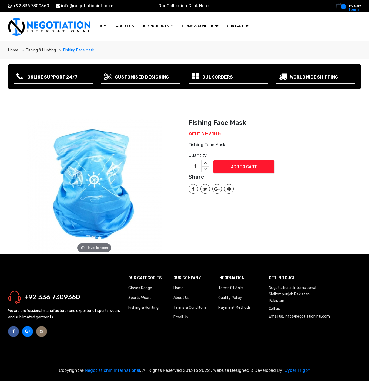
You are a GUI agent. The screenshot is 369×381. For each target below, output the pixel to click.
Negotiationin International (112, 370)
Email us (180, 317)
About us (181, 297)
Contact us (238, 26)
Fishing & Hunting (41, 50)
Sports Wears (140, 297)
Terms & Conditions (200, 26)
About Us (125, 26)
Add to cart (244, 167)
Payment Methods (234, 307)
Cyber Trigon (297, 370)
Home (103, 26)
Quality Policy (230, 297)
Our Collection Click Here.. (184, 5)
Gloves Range (140, 288)
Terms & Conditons (190, 307)
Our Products (155, 26)
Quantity (198, 155)
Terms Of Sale (230, 288)
